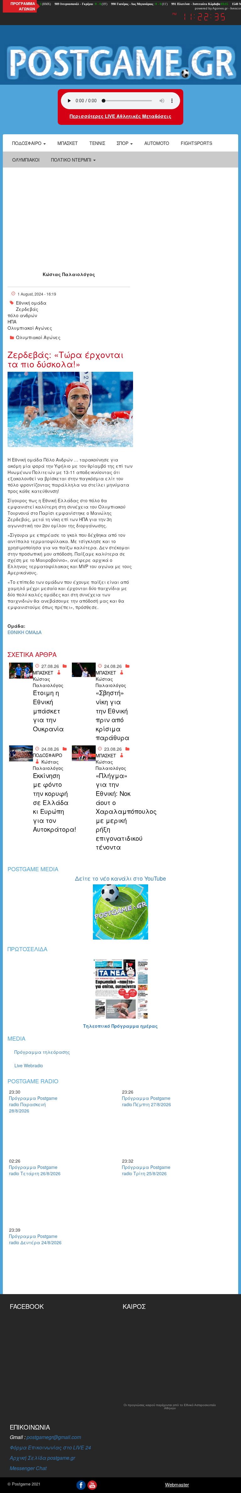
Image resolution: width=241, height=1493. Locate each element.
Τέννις (97, 143)
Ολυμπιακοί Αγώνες (30, 328)
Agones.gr (220, 8)
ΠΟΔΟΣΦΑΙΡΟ (47, 755)
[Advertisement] (120, 215)
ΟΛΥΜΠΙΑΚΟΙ (26, 160)
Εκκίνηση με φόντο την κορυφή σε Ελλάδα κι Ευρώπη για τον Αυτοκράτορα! (51, 802)
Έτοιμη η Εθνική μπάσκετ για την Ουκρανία (48, 710)
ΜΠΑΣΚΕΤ (43, 672)
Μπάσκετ (67, 143)
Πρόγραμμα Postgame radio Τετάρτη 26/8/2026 (35, 1170)
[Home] (120, 63)
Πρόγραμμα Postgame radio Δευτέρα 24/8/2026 (35, 1239)
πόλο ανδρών (22, 315)
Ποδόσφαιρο (27, 143)
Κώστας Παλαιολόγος (69, 274)
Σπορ (123, 143)
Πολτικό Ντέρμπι (72, 160)
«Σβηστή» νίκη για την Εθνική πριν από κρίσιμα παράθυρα (112, 715)
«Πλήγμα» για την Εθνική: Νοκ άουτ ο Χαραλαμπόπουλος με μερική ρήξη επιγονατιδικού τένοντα (113, 811)
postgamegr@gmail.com (54, 1437)
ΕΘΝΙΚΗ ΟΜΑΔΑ (24, 632)
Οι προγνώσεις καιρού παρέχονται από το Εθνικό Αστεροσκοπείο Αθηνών (170, 1407)
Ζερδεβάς (27, 309)
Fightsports (196, 143)
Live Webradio (28, 1065)
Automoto (156, 143)
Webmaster (177, 1484)
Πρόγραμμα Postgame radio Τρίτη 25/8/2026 (146, 1170)
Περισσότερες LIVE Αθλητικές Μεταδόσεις (120, 116)
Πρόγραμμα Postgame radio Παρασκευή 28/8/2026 (33, 1104)
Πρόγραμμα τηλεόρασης (42, 1052)
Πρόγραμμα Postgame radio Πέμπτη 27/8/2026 (146, 1101)
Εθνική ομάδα (31, 303)
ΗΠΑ (12, 321)
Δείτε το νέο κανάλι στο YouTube (120, 878)
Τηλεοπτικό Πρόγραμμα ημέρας (120, 1026)
